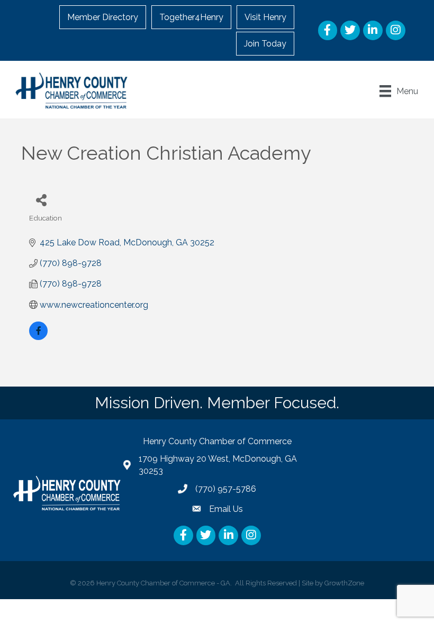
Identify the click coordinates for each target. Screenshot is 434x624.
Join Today (265, 44)
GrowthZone (344, 583)
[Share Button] (41, 200)
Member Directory (102, 17)
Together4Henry (191, 17)
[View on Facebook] (38, 337)
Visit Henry (265, 17)
